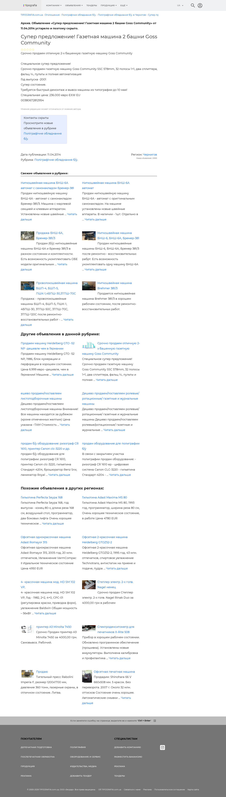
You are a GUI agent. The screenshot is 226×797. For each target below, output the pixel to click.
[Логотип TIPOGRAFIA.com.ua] (32, 5)
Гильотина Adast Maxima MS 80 (104, 497)
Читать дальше (95, 219)
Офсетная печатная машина (114, 671)
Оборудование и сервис (85, 757)
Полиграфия (78, 747)
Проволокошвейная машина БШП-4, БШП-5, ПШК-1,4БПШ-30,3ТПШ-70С (57, 288)
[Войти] (200, 5)
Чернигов (150, 154)
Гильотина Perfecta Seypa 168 (41, 497)
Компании (52, 5)
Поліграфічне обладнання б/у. (56, 160)
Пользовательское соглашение (169, 789)
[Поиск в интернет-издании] (193, 5)
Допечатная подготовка (36, 747)
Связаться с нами (132, 789)
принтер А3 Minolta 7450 (53, 627)
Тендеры (91, 5)
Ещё (122, 5)
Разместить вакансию (128, 757)
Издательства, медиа (83, 766)
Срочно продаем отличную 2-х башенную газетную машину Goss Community (111, 348)
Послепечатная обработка (38, 757)
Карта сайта (193, 789)
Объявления (73, 5)
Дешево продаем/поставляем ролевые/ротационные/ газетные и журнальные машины (110, 399)
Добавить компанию (127, 747)
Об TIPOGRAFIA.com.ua (109, 789)
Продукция (108, 5)
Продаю (42, 671)
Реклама (26, 776)
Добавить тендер (80, 776)
